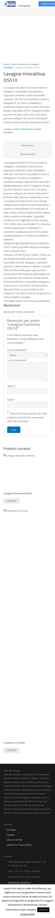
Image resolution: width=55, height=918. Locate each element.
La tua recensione (17, 360)
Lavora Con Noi (14, 839)
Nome (11, 385)
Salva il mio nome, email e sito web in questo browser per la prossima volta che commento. (27, 417)
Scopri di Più (27, 914)
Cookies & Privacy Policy (19, 844)
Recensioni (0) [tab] (27, 154)
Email (11, 399)
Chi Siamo (11, 829)
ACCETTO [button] (43, 909)
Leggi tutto (11, 500)
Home (6, 64)
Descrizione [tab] (27, 145)
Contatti (10, 834)
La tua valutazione (17, 349)
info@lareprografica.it (19, 882)
